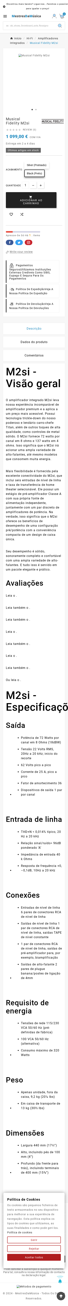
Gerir (34, 1240)
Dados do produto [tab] (34, 342)
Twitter (19, 242)
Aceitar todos (34, 1257)
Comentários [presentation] (34, 355)
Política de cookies (19, 1232)
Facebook (9, 242)
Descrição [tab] (34, 328)
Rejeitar (34, 1248)
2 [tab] (36, 110)
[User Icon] (54, 16)
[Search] (60, 26)
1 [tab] (32, 110)
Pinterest (28, 242)
